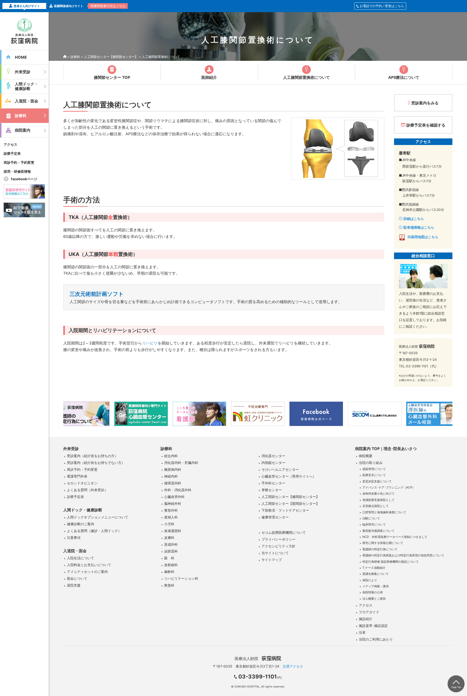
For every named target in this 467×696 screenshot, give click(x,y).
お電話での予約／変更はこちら (382, 6)
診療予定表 (12, 153)
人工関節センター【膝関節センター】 (111, 57)
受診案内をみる (425, 102)
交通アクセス (293, 666)
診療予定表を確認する (425, 125)
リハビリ (150, 343)
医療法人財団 (258, 658)
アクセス (10, 144)
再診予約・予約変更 (19, 162)
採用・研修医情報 (17, 171)
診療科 (75, 57)
